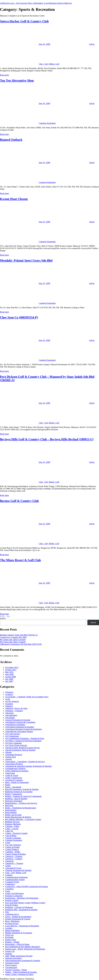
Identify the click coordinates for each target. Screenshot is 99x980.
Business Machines (13, 824)
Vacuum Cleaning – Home (16, 970)
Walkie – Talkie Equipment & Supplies (21, 972)
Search (3, 618)
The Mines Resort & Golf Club (20, 560)
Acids (7, 699)
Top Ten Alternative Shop (17, 80)
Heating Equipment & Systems (17, 919)
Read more (4, 75)
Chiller (8, 866)
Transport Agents (12, 963)
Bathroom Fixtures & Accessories (18, 792)
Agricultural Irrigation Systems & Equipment (23, 729)
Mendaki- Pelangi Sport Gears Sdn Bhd (26, 260)
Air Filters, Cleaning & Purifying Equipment (23, 741)
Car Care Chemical (13, 845)
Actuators (9, 704)
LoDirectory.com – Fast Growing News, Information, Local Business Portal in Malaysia (36, 3)
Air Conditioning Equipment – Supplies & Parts (24, 738)
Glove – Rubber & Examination (18, 916)
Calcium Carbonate (13, 838)
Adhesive (9, 706)
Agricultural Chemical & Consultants (20, 722)
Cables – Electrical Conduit (16, 833)
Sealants (8, 953)
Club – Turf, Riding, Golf (15, 873)
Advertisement (11, 715)
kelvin (91, 44)
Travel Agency (11, 965)
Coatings (8, 875)
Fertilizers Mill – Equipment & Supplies (21, 910)
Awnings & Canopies (14, 780)
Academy (9, 694)
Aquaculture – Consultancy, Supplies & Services (25, 761)
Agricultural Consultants (15, 724)
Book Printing (11, 812)
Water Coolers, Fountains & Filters (19, 974)
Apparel (8, 759)
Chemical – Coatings (13, 859)
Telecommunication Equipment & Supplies (22, 960)
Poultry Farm (10, 940)
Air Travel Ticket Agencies (16, 745)
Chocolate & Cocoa (13, 868)
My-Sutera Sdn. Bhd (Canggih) (13, 639)
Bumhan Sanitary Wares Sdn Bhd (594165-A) (19, 635)
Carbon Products (12, 849)
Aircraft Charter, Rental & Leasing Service (22, 748)
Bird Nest (9, 805)
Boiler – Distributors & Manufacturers (20, 808)
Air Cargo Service (12, 734)
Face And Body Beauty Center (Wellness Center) (25, 903)
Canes (7, 842)
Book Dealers (10, 810)
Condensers (10, 884)
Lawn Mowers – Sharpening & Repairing (22, 926)
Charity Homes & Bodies (15, 854)
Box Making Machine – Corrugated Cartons (23, 819)
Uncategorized (11, 967)
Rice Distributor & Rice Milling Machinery (22, 947)
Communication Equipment (16, 877)
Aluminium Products (13, 755)
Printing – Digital (12, 942)
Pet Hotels (9, 937)
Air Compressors (12, 736)
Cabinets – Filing (12, 826)
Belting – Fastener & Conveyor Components (23, 796)
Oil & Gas (9, 935)
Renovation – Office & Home (17, 944)
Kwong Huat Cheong (14, 199)
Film (7, 912)
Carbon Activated (12, 847)
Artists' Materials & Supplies (16, 771)
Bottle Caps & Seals (13, 815)
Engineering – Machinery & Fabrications (21, 898)
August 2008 (10, 677)
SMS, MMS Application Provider (18, 956)
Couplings (9, 889)
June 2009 (9, 674)
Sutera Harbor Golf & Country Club (24, 21)
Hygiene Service (12, 923)
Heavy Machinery (12, 921)
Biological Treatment (13, 801)
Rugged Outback (11, 139)
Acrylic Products (12, 701)
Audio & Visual (11, 775)
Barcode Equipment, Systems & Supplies (22, 789)
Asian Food (10, 773)
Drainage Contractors (14, 896)
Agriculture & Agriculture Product (19, 731)
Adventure (9, 713)
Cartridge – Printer (12, 852)
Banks (7, 785)
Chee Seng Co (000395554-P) (19, 317)
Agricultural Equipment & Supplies (19, 727)
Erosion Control (11, 900)
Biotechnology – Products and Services (21, 803)
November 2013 (11, 667)
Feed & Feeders (11, 905)
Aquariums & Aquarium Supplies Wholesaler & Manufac (28, 766)
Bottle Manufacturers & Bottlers (18, 817)
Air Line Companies (13, 743)
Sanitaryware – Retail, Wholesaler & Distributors (25, 949)
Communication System (15, 879)
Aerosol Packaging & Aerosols (17, 720)
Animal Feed (10, 757)
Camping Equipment (47, 123)
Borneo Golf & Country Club (19, 500)
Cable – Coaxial (11, 829)
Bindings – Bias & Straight (16, 798)
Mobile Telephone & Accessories (18, 933)
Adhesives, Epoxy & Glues (16, 708)
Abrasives (9, 692)
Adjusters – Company (14, 711)
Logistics (9, 928)
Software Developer (13, 958)
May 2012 (9, 672)
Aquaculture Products (14, 764)
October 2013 (10, 670)
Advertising (10, 717)
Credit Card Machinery (14, 893)
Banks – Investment (13, 787)
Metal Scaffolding (12, 930)
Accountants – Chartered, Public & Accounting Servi (26, 697)
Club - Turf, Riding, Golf (49, 64)
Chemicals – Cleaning (14, 863)
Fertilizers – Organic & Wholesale (19, 907)
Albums (8, 752)
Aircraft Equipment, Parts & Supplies (20, 750)
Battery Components (13, 794)
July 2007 (9, 681)
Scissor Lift (9, 951)
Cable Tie (9, 831)
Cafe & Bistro (10, 835)
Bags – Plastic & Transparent (17, 782)
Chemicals (9, 861)
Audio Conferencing (13, 778)
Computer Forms (12, 882)
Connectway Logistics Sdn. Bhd (13, 637)
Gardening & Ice (12, 914)
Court (7, 891)
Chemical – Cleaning (13, 856)
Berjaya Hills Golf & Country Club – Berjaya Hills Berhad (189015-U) (46, 439)
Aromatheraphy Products (15, 768)
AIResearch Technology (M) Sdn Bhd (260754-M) (21, 644)
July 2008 (9, 679)
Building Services (12, 822)
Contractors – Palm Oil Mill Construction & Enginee (26, 886)
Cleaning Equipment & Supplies (18, 870)
